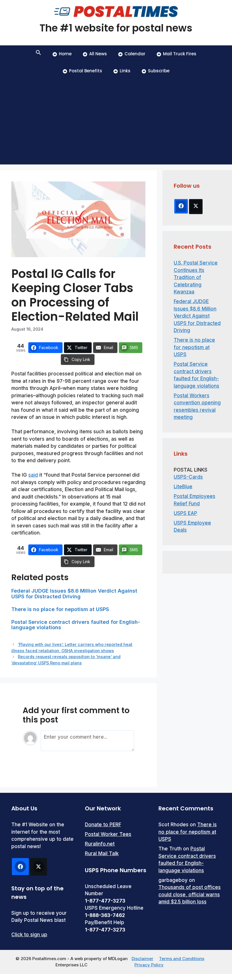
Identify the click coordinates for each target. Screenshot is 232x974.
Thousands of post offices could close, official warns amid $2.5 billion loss (189, 894)
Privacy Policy (149, 964)
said (33, 475)
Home (65, 54)
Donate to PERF (103, 824)
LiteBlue (183, 486)
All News (98, 54)
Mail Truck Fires (179, 54)
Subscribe (158, 71)
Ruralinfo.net (100, 844)
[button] (38, 53)
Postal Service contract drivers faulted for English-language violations (75, 625)
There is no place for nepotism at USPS (60, 609)
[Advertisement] (116, 122)
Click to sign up (29, 934)
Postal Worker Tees (108, 834)
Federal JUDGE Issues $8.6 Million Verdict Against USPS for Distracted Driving (74, 593)
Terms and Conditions (181, 958)
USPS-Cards (188, 477)
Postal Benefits (85, 71)
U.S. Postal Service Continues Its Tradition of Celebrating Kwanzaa (196, 277)
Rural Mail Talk (102, 853)
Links (125, 71)
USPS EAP (185, 513)
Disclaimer (142, 958)
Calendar (134, 54)
